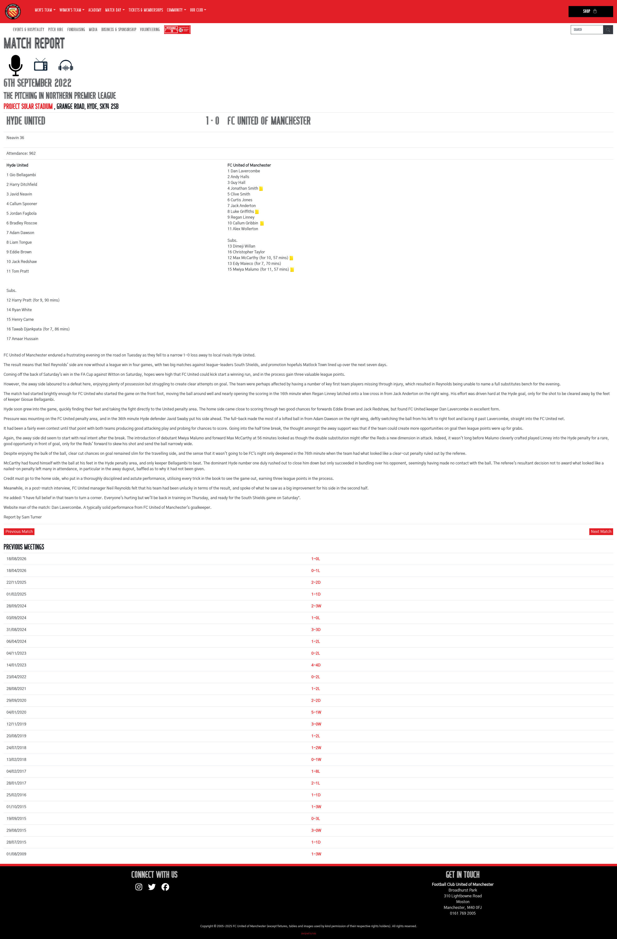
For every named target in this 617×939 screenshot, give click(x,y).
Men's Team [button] (43, 10)
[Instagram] (141, 889)
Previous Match (19, 532)
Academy (94, 10)
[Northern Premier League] (176, 29)
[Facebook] (167, 889)
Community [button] (175, 10)
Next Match (601, 532)
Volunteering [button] (150, 29)
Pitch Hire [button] (55, 29)
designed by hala (308, 934)
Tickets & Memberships (146, 10)
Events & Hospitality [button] (28, 29)
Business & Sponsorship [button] (118, 29)
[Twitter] (154, 889)
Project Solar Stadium (29, 106)
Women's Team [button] (70, 10)
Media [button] (93, 29)
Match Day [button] (113, 10)
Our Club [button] (196, 10)
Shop (586, 11)
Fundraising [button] (76, 29)
